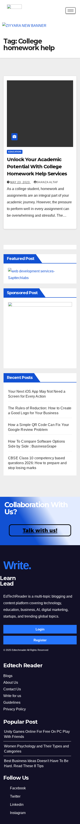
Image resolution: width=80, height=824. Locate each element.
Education (14, 152)
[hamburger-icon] (71, 10)
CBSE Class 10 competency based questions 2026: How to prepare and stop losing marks (37, 463)
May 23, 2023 (20, 182)
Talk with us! (40, 530)
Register (40, 640)
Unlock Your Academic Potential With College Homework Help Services (37, 166)
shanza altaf (47, 182)
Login (40, 629)
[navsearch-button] (58, 11)
